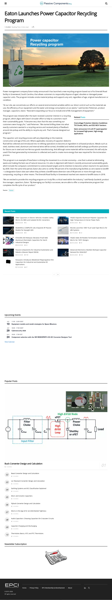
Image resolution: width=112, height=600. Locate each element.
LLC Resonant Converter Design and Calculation (28, 481)
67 (26, 267)
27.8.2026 (74, 233)
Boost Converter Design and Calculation (25, 473)
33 (81, 233)
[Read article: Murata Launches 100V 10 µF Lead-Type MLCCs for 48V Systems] (63, 231)
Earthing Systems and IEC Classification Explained (28, 488)
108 (27, 255)
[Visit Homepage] (56, 3)
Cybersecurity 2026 (19, 330)
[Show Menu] (6, 3)
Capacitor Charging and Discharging (24, 526)
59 (81, 243)
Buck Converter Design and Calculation (23, 463)
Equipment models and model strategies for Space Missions (34, 324)
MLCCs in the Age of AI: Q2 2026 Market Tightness (28, 511)
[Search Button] (106, 3)
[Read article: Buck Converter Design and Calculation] (56, 424)
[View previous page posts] (54, 274)
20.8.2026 (20, 255)
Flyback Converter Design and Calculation (25, 503)
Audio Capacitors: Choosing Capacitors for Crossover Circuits (32, 518)
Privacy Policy (34, 588)
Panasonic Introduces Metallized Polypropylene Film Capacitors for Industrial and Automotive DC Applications (35, 262)
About (70, 588)
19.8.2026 (20, 267)
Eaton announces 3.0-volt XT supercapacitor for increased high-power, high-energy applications (90, 131)
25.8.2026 (74, 243)
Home (24, 588)
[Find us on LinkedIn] (85, 588)
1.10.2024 (8, 27)
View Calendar (10, 342)
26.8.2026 (20, 245)
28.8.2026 (20, 223)
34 (26, 245)
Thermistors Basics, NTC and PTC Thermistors (27, 533)
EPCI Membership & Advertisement (53, 588)
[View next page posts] (58, 274)
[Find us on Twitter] (89, 588)
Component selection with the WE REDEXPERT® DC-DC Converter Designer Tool (42, 337)
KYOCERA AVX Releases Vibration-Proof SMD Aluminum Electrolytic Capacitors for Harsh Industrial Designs (32, 240)
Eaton (11, 190)
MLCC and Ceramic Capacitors (21, 496)
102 (81, 255)
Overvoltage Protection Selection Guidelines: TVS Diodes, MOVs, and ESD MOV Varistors (91, 124)
